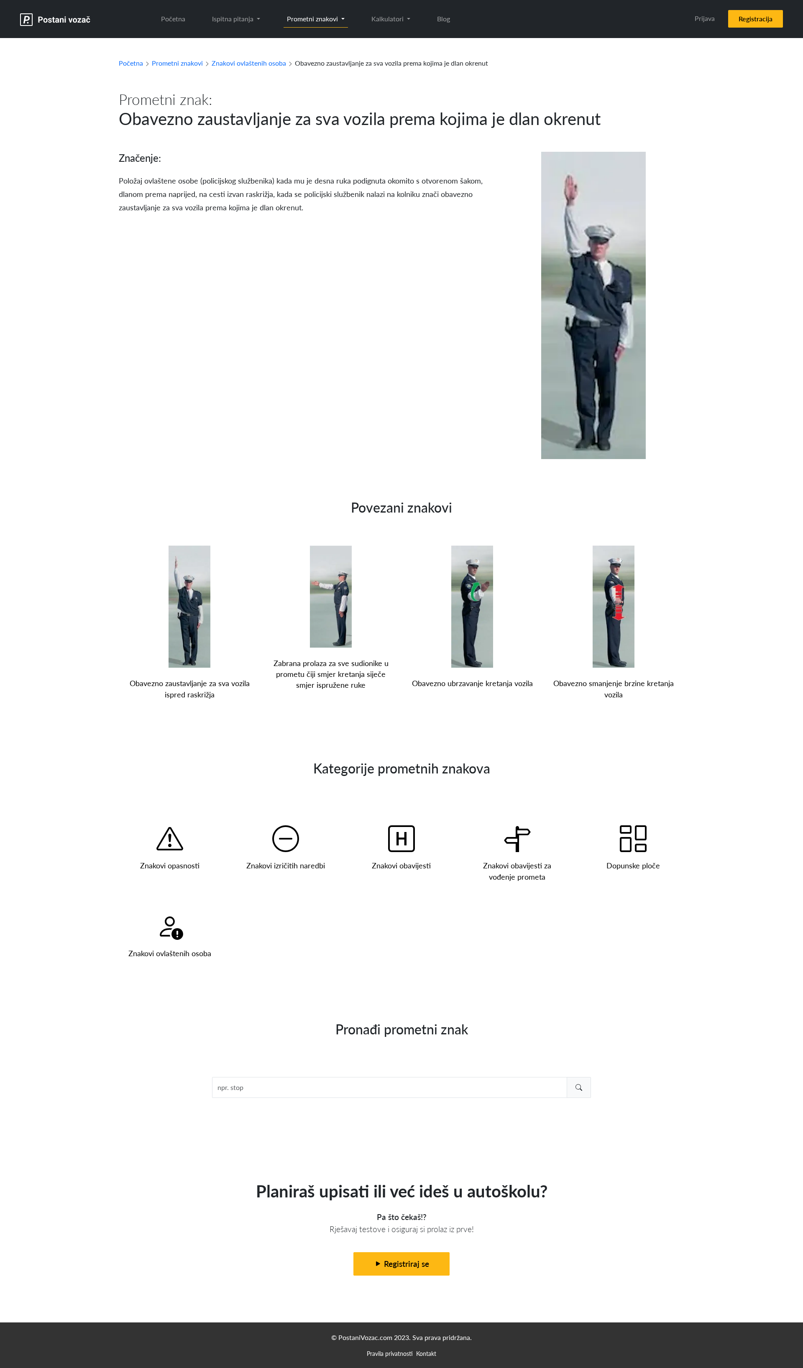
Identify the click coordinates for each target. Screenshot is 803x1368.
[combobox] (401, 1087)
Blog (443, 18)
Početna (173, 18)
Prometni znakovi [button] (313, 18)
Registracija (755, 18)
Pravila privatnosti (390, 1353)
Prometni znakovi (177, 63)
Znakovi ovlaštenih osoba (249, 63)
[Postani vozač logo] (55, 19)
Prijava (705, 18)
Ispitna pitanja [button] (233, 18)
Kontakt (426, 1353)
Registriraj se (405, 1263)
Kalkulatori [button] (388, 18)
